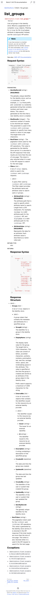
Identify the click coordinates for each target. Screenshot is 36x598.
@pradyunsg (22, 592)
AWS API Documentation (22, 57)
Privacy (9, 594)
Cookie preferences (24, 594)
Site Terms (15, 594)
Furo (28, 592)
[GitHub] (18, 589)
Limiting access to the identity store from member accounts (18, 49)
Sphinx (14, 592)
